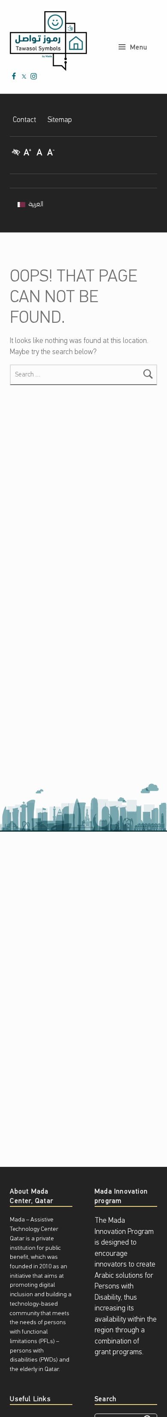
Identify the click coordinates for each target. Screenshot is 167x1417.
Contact (24, 120)
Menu (138, 47)
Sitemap (60, 120)
